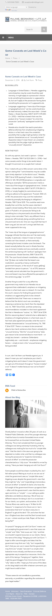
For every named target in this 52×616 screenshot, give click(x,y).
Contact (32, 594)
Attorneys (15, 591)
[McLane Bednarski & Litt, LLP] (26, 19)
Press (15, 58)
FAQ (25, 594)
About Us (19, 594)
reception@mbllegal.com (34, 2)
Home (7, 58)
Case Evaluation (26, 591)
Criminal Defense (39, 591)
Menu (11, 38)
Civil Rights (10, 594)
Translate (14, 10)
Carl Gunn (30, 80)
